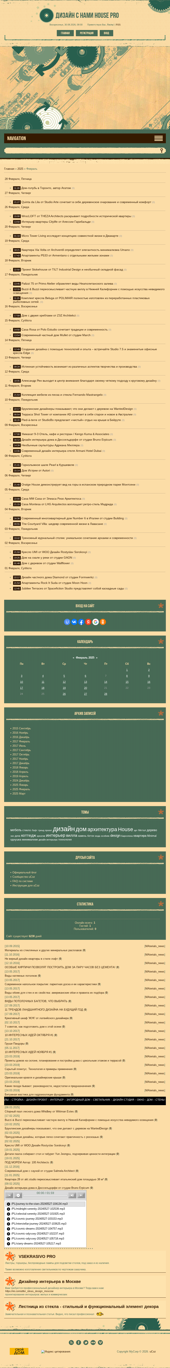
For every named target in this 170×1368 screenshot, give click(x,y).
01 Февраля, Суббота (18, 568)
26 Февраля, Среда (17, 207)
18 (42, 687)
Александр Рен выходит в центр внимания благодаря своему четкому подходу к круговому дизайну (89, 380)
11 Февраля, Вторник (18, 385)
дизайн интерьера (48, 839)
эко (12, 836)
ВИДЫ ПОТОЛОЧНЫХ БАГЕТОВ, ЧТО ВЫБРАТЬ (36, 1001)
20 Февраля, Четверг (18, 226)
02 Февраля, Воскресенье (21, 543)
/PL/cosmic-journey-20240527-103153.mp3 (35, 1219)
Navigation (16, 138)
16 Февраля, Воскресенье (21, 306)
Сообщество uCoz (23, 876)
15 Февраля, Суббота (18, 320)
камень (82, 835)
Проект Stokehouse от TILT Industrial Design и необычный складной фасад (72, 269)
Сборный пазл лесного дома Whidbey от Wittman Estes (39, 1111)
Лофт (34, 830)
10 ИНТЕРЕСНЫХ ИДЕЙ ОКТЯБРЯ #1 (29, 1035)
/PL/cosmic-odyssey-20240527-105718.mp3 (35, 1239)
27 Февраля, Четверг (18, 193)
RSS (118, 24)
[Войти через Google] (95, 622)
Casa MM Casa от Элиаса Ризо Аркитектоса (51, 498)
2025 (20, 168)
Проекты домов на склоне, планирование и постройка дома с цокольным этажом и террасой (63, 1060)
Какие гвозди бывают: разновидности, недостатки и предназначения (48, 1086)
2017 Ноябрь (20, 758)
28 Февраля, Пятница (18, 178)
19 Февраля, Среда (17, 240)
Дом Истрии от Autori (36, 470)
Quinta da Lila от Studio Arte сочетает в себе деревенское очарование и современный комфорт (86, 202)
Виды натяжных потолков (21, 975)
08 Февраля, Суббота (18, 455)
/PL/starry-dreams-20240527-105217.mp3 (34, 1244)
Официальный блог (24, 872)
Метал (142, 830)
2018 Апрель (20, 771)
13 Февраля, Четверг (18, 357)
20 (85, 687)
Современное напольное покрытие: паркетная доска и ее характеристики (51, 984)
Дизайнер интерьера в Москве (50, 1281)
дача (17, 835)
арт (135, 830)
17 (21, 687)
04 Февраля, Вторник (18, 509)
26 (64, 693)
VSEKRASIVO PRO (37, 1256)
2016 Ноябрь (20, 732)
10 (21, 681)
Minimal (152, 835)
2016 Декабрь (20, 737)
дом (81, 829)
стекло (26, 830)
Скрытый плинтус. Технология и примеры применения (39, 1069)
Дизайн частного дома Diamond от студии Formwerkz (58, 577)
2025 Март (19, 793)
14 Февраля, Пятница (18, 340)
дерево (152, 830)
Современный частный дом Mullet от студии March (56, 335)
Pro (107, 15)
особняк (105, 836)
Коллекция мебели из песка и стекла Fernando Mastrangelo (62, 394)
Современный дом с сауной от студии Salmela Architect (40, 1170)
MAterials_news (154, 946)
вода (97, 836)
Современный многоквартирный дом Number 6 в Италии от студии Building (73, 518)
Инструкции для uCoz (26, 885)
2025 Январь (20, 784)
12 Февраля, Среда (17, 371)
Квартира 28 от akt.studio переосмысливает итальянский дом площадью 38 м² (54, 1179)
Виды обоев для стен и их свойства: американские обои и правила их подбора (54, 992)
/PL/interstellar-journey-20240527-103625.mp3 (36, 1224)
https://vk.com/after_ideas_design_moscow (29, 1291)
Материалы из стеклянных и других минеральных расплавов (43, 950)
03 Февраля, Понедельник (21, 528)
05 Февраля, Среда (17, 489)
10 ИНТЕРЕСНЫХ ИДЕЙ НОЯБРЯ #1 (28, 1052)
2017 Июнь (19, 745)
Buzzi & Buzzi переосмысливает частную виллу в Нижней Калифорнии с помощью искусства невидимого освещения (79, 1120)
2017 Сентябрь (21, 750)
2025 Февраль (21, 789)
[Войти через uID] (67, 622)
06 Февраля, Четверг (18, 475)
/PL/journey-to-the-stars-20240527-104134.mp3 (37, 1204)
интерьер (55, 835)
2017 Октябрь (20, 754)
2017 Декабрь (20, 763)
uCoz (153, 1351)
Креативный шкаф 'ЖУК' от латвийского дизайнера (37, 1018)
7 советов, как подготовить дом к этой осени (33, 1026)
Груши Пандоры (14, 1043)
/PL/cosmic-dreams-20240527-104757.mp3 (35, 1229)
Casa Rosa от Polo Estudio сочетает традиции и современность (65, 329)
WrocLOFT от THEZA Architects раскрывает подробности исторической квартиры (76, 216)
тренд (41, 830)
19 (64, 687)
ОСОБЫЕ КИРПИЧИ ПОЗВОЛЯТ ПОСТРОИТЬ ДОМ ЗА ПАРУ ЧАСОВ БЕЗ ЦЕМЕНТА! (60, 967)
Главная (65, 33)
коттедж (28, 835)
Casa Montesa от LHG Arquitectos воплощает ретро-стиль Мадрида (67, 504)
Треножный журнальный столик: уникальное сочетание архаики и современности (77, 538)
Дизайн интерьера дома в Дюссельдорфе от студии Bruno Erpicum (67, 439)
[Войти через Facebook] (81, 622)
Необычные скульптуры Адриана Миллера (51, 445)
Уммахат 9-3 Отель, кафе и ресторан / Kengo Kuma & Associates (65, 434)
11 (43, 681)
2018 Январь (20, 767)
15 (127, 681)
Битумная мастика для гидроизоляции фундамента (37, 1094)
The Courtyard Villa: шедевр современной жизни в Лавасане (62, 523)
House (125, 829)
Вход (106, 33)
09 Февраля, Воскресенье (21, 425)
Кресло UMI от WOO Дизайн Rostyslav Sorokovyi (54, 552)
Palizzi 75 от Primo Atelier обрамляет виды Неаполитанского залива (67, 283)
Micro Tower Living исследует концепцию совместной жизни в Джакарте (70, 235)
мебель (16, 830)
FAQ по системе (22, 881)
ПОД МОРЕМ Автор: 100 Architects (27, 1162)
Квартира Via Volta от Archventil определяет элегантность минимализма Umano (76, 249)
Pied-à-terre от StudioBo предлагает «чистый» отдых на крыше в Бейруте (71, 420)
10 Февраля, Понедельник (21, 399)
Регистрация (87, 33)
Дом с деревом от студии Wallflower (46, 563)
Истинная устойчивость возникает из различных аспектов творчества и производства (79, 366)
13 (85, 681)
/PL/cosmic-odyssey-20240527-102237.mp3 (35, 1234)
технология (65, 839)
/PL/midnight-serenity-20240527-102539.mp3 (36, 1209)
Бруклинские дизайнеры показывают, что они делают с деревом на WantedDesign (77, 408)
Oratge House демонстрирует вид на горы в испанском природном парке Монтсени (78, 484)
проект (48, 830)
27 (85, 693)
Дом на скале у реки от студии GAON (47, 557)
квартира (140, 835)
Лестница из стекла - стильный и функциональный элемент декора (89, 1306)
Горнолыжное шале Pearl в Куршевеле (48, 464)
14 (105, 681)
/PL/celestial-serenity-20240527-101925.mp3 (36, 1214)
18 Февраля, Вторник (18, 260)
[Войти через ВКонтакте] (74, 622)
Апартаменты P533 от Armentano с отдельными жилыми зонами (65, 255)
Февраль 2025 (85, 657)
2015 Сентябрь (21, 728)
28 (105, 693)
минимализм (30, 839)
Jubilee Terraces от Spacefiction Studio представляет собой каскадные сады (73, 588)
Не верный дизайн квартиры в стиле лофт (31, 958)
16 (148, 681)
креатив (41, 836)
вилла (71, 835)
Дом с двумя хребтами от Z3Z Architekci (49, 315)
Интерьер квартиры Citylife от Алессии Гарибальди (56, 221)
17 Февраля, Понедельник (21, 274)
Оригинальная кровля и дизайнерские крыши (33, 1077)
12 (64, 681)
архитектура (102, 829)
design (115, 835)
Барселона (127, 836)
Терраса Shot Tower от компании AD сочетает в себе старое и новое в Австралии (77, 414)
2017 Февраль (21, 741)
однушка (15, 839)
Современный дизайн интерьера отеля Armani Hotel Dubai (61, 450)
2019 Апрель (20, 776)
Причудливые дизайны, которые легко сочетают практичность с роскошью (52, 1136)
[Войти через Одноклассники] (103, 622)
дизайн (64, 829)
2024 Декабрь (20, 780)
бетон (90, 835)
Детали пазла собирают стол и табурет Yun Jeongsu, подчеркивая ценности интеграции (60, 1153)
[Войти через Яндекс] (88, 622)
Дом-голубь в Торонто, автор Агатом (46, 188)
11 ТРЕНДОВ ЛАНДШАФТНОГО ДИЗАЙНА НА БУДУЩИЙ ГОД (44, 1009)
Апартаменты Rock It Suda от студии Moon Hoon (54, 582)
